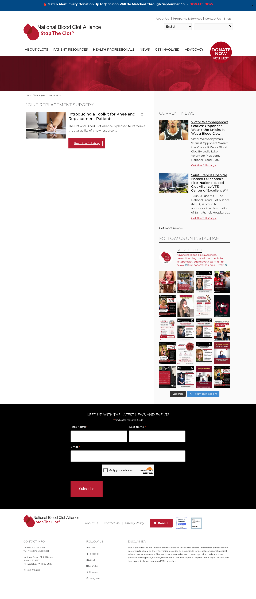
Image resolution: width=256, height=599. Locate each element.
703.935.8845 (38, 547)
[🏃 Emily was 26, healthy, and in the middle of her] (167, 282)
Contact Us (213, 18)
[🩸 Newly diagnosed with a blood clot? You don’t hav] (185, 282)
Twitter (92, 547)
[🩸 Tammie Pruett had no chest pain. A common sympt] (204, 353)
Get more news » (171, 228)
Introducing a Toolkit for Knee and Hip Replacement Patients (105, 116)
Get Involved (167, 49)
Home (29, 95)
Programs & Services (187, 18)
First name (79, 426)
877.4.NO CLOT (41, 551)
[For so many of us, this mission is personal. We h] (222, 329)
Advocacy (194, 49)
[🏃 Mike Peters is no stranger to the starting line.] (167, 306)
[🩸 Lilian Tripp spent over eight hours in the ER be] (185, 329)
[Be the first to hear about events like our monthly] (167, 377)
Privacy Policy (134, 523)
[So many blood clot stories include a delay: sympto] (185, 377)
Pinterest (93, 572)
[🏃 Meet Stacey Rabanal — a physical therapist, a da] (222, 377)
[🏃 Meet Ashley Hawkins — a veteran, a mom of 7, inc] (167, 353)
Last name (137, 426)
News (145, 49)
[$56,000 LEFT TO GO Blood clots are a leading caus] (222, 282)
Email (75, 446)
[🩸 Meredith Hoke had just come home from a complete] (204, 329)
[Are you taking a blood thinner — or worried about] (222, 353)
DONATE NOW (201, 4)
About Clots (36, 49)
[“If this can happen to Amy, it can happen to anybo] (222, 306)
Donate (163, 523)
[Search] (230, 26)
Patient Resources (70, 49)
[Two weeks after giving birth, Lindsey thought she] (185, 306)
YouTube (93, 566)
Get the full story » (203, 165)
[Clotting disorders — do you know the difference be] (204, 306)
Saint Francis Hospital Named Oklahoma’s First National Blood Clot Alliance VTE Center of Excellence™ (209, 182)
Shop (227, 18)
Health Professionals (113, 49)
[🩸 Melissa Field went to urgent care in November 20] (204, 282)
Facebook (94, 553)
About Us (162, 18)
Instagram (94, 578)
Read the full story (87, 143)
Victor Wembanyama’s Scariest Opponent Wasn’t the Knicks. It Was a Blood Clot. (209, 128)
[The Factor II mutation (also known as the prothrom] (185, 353)
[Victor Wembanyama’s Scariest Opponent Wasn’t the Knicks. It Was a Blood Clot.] (173, 138)
